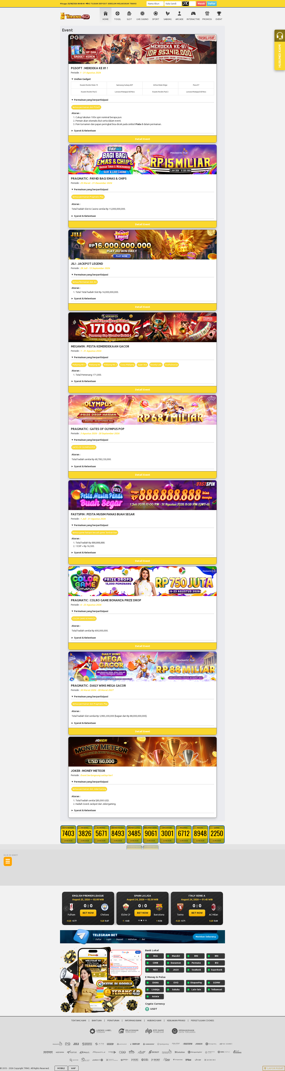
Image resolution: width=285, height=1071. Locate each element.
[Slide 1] (139, 920)
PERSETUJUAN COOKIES (202, 1020)
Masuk (201, 3)
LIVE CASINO (142, 19)
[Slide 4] (146, 920)
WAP (73, 1068)
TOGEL (117, 19)
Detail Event (142, 139)
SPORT (155, 19)
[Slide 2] (141, 920)
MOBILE (61, 1068)
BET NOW (88, 913)
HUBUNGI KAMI (154, 1020)
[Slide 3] (143, 920)
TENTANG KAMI (78, 1020)
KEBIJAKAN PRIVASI (176, 1020)
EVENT (219, 19)
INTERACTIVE (193, 19)
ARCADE (179, 19)
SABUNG (168, 19)
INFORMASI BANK (133, 1020)
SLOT (129, 19)
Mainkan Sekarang (206, 937)
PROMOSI (207, 19)
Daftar (211, 3)
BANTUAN (97, 1020)
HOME (106, 19)
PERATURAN (113, 1020)
